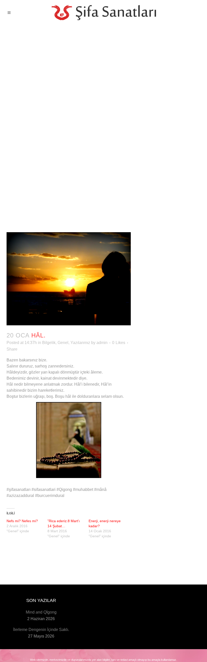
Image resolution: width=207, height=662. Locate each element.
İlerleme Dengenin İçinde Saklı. (41, 629)
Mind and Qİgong (41, 612)
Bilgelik (49, 342)
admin (102, 342)
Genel (63, 342)
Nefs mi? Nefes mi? (22, 521)
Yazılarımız (80, 342)
